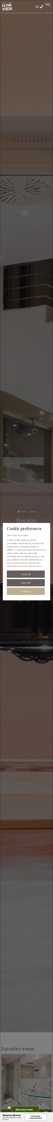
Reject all (25, 582)
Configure (26, 591)
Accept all (26, 574)
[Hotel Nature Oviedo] (7, 6)
